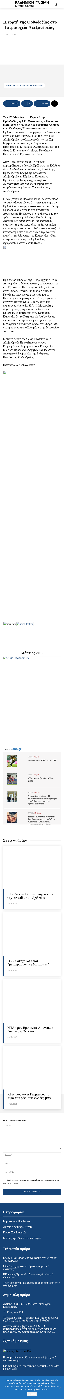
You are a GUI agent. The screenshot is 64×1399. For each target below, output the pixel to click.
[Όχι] (60, 1387)
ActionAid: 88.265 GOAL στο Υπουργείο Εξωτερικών (26, 1305)
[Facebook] (6, 1375)
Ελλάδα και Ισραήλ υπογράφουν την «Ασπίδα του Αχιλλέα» (30, 896)
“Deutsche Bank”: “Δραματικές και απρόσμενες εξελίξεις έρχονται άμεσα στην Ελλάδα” (30, 1319)
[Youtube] (24, 1375)
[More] (54, 103)
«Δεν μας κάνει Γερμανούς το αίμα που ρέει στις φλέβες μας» (29, 1096)
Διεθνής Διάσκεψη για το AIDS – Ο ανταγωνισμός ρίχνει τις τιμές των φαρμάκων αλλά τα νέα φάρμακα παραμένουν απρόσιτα (29, 1328)
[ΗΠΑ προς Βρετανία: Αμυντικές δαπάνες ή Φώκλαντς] (32, 1001)
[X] (18, 1375)
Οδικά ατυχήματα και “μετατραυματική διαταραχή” (28, 962)
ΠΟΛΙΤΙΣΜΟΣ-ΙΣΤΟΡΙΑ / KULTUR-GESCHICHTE (24, 85)
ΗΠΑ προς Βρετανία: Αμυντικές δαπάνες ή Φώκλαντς (30, 1029)
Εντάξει (32, 1394)
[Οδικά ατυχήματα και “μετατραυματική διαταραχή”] (32, 934)
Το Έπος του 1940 (13, 1312)
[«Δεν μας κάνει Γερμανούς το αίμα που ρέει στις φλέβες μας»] (32, 1068)
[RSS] (12, 1375)
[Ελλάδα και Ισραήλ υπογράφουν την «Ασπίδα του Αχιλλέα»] (32, 867)
